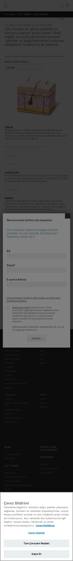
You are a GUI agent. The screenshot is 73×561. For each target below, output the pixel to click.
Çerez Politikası (45, 525)
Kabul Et (36, 553)
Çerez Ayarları (36, 532)
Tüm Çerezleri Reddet (37, 543)
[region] (36, 526)
